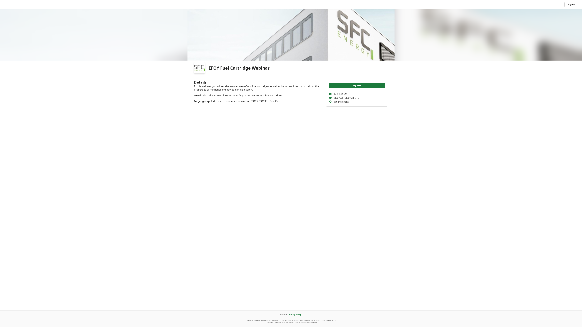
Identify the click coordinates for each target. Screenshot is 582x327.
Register (357, 85)
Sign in (571, 4)
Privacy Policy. (295, 314)
